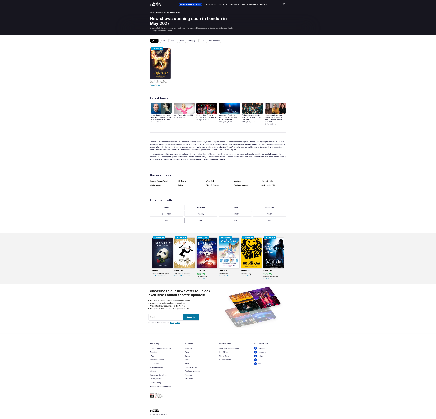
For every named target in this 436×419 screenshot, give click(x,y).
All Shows (182, 181)
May (201, 220)
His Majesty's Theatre (159, 276)
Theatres (188, 375)
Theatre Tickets (191, 367)
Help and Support (157, 360)
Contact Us (154, 363)
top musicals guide (236, 154)
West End (210, 181)
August (166, 207)
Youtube (261, 363)
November (269, 207)
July (269, 220)
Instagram (262, 352)
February (235, 214)
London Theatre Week (159, 181)
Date (163, 41)
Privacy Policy (175, 323)
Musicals (237, 181)
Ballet (180, 185)
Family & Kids (267, 181)
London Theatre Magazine (160, 348)
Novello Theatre (224, 276)
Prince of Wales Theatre (182, 276)
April (166, 220)
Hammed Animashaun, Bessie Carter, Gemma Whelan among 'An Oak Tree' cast (273, 118)
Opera (187, 360)
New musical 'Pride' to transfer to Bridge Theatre (206, 116)
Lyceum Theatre (246, 276)
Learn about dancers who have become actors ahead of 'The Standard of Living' (161, 117)
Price (173, 41)
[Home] (156, 4)
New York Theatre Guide (229, 348)
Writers (153, 371)
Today (203, 41)
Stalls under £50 (268, 185)
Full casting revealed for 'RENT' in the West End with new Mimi (252, 117)
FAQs (152, 356)
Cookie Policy (155, 383)
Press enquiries (156, 367)
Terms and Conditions (158, 375)
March (269, 214)
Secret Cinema (225, 360)
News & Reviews (249, 4)
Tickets (222, 4)
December (166, 214)
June (235, 220)
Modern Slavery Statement (160, 386)
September (201, 207)
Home (152, 12)
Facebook (261, 348)
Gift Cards (189, 379)
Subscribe (191, 317)
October (235, 207)
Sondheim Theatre (202, 279)
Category (191, 41)
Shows (187, 356)
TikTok (260, 356)
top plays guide (254, 154)
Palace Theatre (155, 85)
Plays (187, 352)
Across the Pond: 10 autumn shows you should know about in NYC (229, 117)
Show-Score (224, 356)
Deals (182, 41)
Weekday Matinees (241, 185)
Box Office (223, 352)
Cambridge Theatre (269, 279)
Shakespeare (155, 185)
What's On (210, 4)
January (201, 214)
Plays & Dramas (212, 185)
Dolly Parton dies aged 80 (183, 115)
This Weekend (214, 41)
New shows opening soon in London (168, 12)
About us (153, 352)
